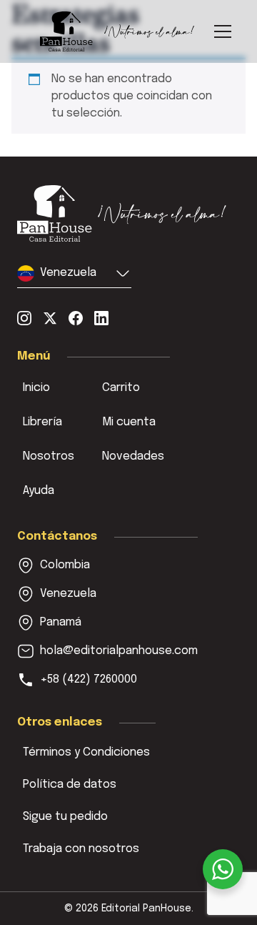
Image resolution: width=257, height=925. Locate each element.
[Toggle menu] (222, 31)
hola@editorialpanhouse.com (119, 651)
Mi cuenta (129, 422)
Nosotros (48, 456)
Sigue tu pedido (65, 817)
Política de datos (69, 784)
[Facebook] (76, 318)
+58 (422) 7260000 (88, 679)
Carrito (121, 388)
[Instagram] (24, 318)
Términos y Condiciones (86, 752)
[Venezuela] (122, 213)
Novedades (133, 456)
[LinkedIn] (101, 318)
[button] (74, 276)
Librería (42, 422)
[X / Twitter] (50, 318)
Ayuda (38, 491)
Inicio (36, 388)
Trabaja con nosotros (81, 849)
